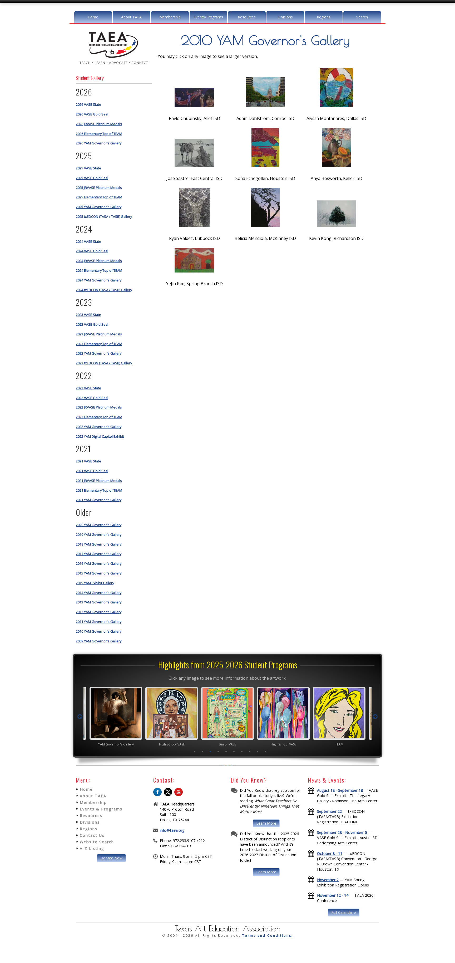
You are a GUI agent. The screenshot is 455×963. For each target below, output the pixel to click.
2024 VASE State (88, 241)
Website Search (97, 841)
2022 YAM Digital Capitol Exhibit (100, 436)
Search (362, 16)
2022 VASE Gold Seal (92, 397)
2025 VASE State (88, 168)
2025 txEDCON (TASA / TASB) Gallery (104, 216)
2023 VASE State (88, 314)
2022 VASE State (88, 388)
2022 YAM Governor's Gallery (98, 426)
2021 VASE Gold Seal (92, 470)
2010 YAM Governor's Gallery (98, 631)
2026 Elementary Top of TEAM (99, 133)
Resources (247, 16)
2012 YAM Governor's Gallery (98, 611)
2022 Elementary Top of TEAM (99, 417)
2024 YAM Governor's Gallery (98, 280)
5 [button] (226, 751)
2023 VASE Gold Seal (92, 324)
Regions (323, 16)
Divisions (285, 16)
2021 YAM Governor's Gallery (98, 499)
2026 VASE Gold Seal (92, 114)
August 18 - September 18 (340, 790)
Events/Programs (208, 16)
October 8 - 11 (329, 853)
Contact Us (92, 835)
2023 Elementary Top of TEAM (99, 343)
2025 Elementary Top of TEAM (99, 197)
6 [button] (234, 751)
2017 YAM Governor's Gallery (98, 553)
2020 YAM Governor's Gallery (98, 524)
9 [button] (257, 751)
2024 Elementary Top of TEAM (99, 270)
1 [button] (194, 751)
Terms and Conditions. (267, 935)
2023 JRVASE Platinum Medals (99, 334)
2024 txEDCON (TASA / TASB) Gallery (104, 290)
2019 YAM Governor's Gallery (98, 534)
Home (93, 16)
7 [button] (242, 751)
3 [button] (210, 751)
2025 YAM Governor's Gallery (98, 206)
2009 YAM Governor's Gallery (98, 641)
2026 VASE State (88, 104)
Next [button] (375, 717)
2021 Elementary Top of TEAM (99, 490)
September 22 (329, 811)
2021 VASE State (88, 461)
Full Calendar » (343, 912)
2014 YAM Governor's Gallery (98, 592)
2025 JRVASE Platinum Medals (99, 187)
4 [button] (218, 751)
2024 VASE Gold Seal (92, 251)
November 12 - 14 (332, 895)
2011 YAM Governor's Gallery (98, 621)
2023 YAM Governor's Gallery (98, 353)
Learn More (266, 823)
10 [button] (265, 751)
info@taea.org (172, 830)
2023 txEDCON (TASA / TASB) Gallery (104, 363)
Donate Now (111, 857)
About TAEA (131, 16)
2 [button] (202, 751)
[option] (116, 716)
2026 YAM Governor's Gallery (98, 143)
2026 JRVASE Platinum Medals (99, 124)
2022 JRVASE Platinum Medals (99, 407)
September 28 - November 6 (342, 832)
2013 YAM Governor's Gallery (98, 602)
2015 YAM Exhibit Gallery (95, 583)
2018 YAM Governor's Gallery (98, 544)
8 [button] (250, 751)
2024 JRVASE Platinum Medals (99, 260)
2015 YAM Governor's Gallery (98, 573)
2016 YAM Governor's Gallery (98, 563)
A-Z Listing (92, 848)
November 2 (328, 879)
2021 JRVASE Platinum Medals (99, 480)
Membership (170, 16)
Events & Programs (101, 808)
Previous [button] (80, 717)
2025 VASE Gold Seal (92, 177)
